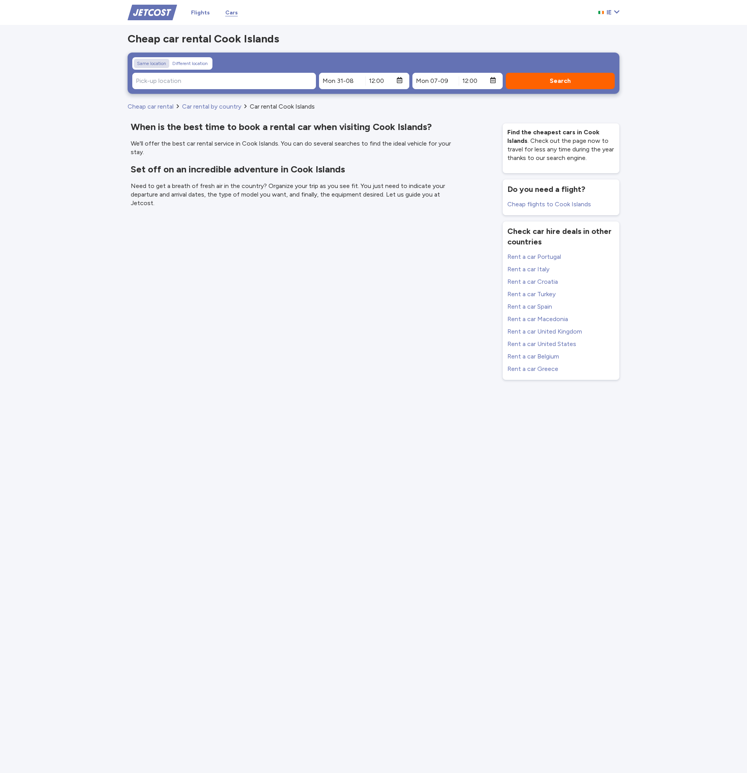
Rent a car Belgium (533, 356)
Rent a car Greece (532, 368)
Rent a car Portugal (534, 256)
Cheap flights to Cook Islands (549, 204)
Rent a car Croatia (532, 281)
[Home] (152, 12)
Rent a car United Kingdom (544, 331)
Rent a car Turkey (531, 294)
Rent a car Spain (529, 306)
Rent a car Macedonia (537, 319)
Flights (200, 12)
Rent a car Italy (528, 269)
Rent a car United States (541, 344)
